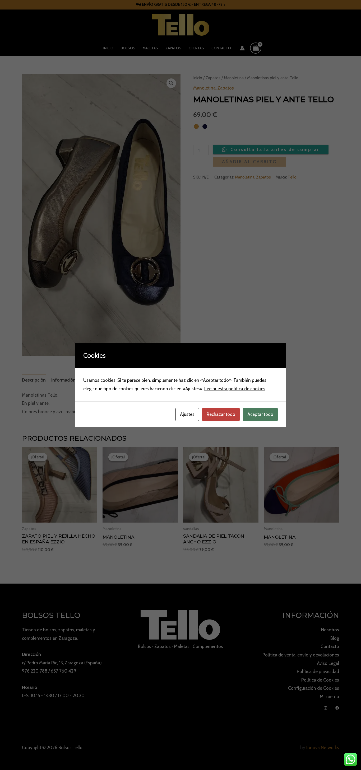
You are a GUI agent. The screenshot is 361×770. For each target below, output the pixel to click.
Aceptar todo (260, 414)
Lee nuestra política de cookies (234, 388)
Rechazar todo (221, 414)
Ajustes (187, 414)
